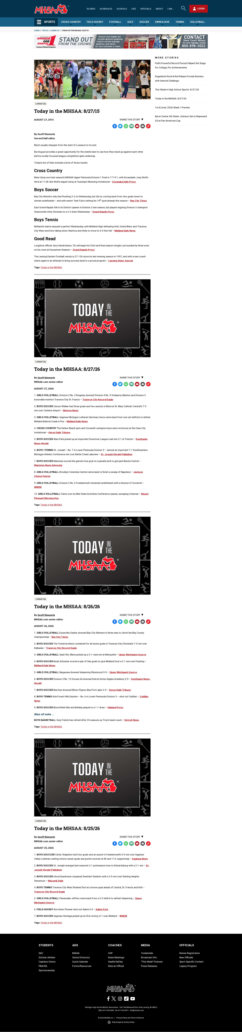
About (159, 9)
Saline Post (102, 909)
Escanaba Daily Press (124, 181)
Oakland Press (115, 707)
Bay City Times (138, 200)
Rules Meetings (116, 957)
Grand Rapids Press (103, 211)
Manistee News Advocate (48, 465)
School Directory (81, 957)
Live (133, 9)
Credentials (147, 953)
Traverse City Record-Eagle (97, 399)
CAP (110, 953)
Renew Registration (189, 953)
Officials (145, 9)
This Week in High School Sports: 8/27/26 (177, 89)
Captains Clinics (47, 961)
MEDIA (145, 945)
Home (36, 30)
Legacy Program (188, 966)
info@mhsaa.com (137, 1010)
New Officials (186, 957)
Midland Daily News (124, 230)
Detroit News (132, 720)
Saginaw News (140, 858)
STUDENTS (46, 945)
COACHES (115, 945)
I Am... (170, 9)
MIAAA (76, 953)
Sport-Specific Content (191, 961)
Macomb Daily (55, 880)
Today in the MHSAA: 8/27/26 (170, 98)
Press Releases (149, 966)
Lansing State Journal (120, 260)
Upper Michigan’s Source (132, 654)
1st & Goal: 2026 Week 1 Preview (172, 107)
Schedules (106, 9)
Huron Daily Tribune (59, 432)
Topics (45, 30)
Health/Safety (115, 961)
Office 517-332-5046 (106, 1010)
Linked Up (55, 30)
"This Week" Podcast (152, 961)
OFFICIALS (186, 945)
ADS (75, 945)
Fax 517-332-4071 (122, 1010)
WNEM (37, 487)
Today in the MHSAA (51, 267)
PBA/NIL (43, 966)
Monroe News (70, 410)
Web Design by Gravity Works (123, 1022)
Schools (122, 9)
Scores (91, 9)
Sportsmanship (47, 970)
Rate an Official (116, 966)
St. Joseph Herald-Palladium (116, 454)
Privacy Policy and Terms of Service (130, 1018)
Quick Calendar (80, 961)
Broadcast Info (149, 957)
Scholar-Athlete (47, 957)
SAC (41, 953)
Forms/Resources (81, 966)
